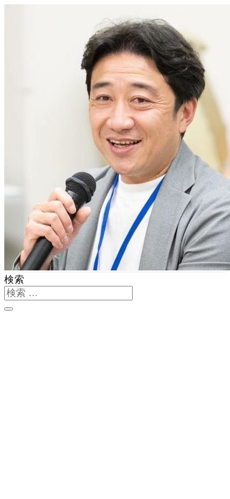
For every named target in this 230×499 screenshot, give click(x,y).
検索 (14, 279)
